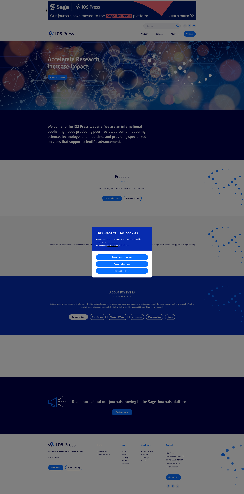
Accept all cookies (122, 263)
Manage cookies (122, 270)
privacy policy (112, 245)
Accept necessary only (122, 257)
